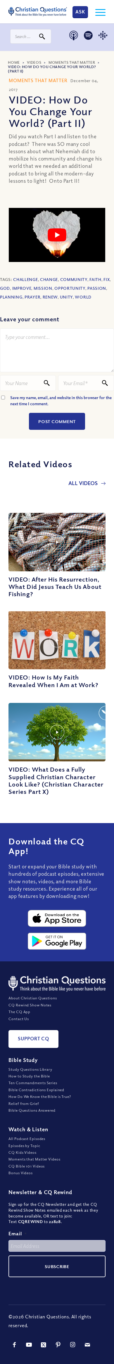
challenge (25, 279)
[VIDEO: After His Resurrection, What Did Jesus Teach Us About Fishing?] (57, 542)
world (83, 296)
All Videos (83, 483)
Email (17, 1233)
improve (22, 288)
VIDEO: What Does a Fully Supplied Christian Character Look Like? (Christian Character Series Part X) (55, 780)
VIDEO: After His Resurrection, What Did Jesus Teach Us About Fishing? (54, 586)
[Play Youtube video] (57, 235)
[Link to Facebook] (14, 1344)
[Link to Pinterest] (58, 1344)
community (73, 279)
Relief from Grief (23, 1103)
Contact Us (18, 1018)
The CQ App (19, 1011)
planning (11, 296)
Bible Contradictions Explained (36, 1089)
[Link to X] (43, 1344)
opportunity (69, 288)
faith (95, 279)
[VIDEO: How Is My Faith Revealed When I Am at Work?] (57, 640)
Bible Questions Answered (32, 1110)
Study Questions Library (30, 1069)
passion (96, 288)
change (49, 279)
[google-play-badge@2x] (57, 941)
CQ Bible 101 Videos (26, 1166)
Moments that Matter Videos (34, 1159)
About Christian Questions (32, 998)
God (5, 288)
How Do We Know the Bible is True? (39, 1096)
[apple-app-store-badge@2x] (57, 918)
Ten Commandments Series (32, 1082)
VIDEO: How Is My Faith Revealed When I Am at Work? (53, 680)
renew (50, 296)
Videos (34, 62)
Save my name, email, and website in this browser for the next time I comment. (61, 400)
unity (66, 296)
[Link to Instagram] (72, 1344)
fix (106, 279)
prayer (32, 296)
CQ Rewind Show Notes (29, 1005)
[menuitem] (97, 11)
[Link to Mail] (87, 1344)
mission (43, 288)
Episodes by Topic (24, 1145)
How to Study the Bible (29, 1076)
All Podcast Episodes (26, 1138)
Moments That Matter (72, 62)
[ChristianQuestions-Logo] (37, 11)
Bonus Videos (20, 1172)
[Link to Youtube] (29, 1344)
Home (14, 62)
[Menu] (97, 11)
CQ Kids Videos (22, 1152)
